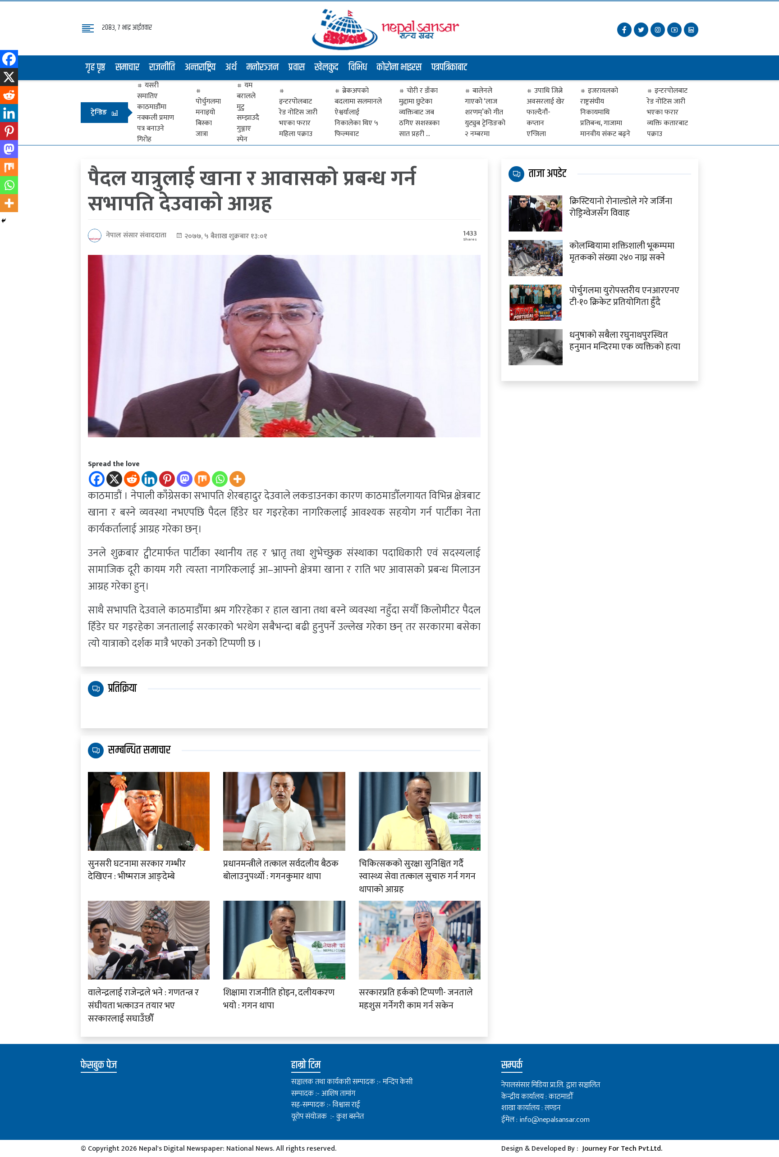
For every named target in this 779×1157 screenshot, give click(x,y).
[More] (237, 479)
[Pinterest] (167, 479)
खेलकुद (327, 67)
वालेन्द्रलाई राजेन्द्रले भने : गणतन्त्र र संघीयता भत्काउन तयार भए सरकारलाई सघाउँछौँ (143, 1005)
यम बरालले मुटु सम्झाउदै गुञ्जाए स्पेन (248, 112)
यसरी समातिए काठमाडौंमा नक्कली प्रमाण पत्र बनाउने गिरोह (155, 112)
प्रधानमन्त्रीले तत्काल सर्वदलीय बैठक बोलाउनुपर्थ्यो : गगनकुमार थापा (281, 871)
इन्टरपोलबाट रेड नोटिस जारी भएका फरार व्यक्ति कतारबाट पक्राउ (667, 113)
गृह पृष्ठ (95, 67)
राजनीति (162, 67)
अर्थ (231, 67)
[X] (114, 479)
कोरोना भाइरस (399, 67)
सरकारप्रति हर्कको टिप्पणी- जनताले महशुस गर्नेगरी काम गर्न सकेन (416, 999)
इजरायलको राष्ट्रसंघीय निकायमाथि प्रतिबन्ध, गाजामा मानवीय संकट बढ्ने (605, 113)
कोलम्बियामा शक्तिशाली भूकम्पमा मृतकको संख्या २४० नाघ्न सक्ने (621, 251)
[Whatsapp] (220, 479)
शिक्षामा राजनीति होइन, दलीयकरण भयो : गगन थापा (279, 999)
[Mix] (202, 479)
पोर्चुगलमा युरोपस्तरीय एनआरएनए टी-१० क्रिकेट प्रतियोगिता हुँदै (624, 296)
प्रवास (297, 67)
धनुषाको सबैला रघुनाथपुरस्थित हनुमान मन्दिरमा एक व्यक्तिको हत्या (624, 341)
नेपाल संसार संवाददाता (136, 235)
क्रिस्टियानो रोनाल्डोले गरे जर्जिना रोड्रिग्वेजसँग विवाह (620, 207)
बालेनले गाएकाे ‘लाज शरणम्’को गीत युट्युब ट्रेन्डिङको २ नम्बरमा (485, 113)
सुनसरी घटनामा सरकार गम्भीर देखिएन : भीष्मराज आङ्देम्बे (137, 871)
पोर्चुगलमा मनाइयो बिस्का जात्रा (208, 117)
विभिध (357, 67)
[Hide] (3, 220)
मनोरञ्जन (263, 67)
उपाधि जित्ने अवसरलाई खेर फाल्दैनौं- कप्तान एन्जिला (545, 113)
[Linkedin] (149, 479)
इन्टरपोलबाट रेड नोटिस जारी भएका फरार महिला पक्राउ (298, 117)
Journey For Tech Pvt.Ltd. (622, 1148)
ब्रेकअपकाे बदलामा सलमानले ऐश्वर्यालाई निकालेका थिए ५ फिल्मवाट (358, 113)
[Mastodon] (184, 479)
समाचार (127, 67)
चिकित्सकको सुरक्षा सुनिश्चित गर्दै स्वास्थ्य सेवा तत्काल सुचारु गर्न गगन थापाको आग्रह (417, 877)
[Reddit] (132, 479)
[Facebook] (97, 479)
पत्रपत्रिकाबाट (449, 67)
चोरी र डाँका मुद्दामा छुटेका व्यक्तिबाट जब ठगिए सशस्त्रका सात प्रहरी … (419, 113)
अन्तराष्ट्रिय (200, 67)
